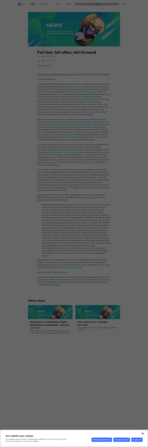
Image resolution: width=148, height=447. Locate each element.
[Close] (142, 433)
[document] (74, 438)
